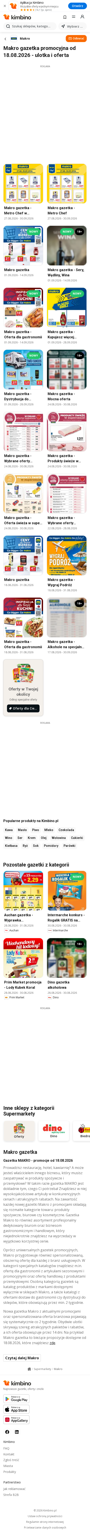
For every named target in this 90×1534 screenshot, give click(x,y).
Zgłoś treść (11, 1460)
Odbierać (78, 38)
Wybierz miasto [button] (76, 26)
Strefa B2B (11, 1495)
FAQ (6, 1448)
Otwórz (77, 6)
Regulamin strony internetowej (45, 1522)
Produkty (9, 1472)
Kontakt (8, 1454)
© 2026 (45, 1510)
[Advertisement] (45, 113)
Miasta (8, 1466)
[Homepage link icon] (29, 1369)
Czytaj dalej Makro (22, 1358)
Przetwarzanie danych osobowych (45, 1527)
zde (52, 1342)
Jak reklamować (14, 1489)
